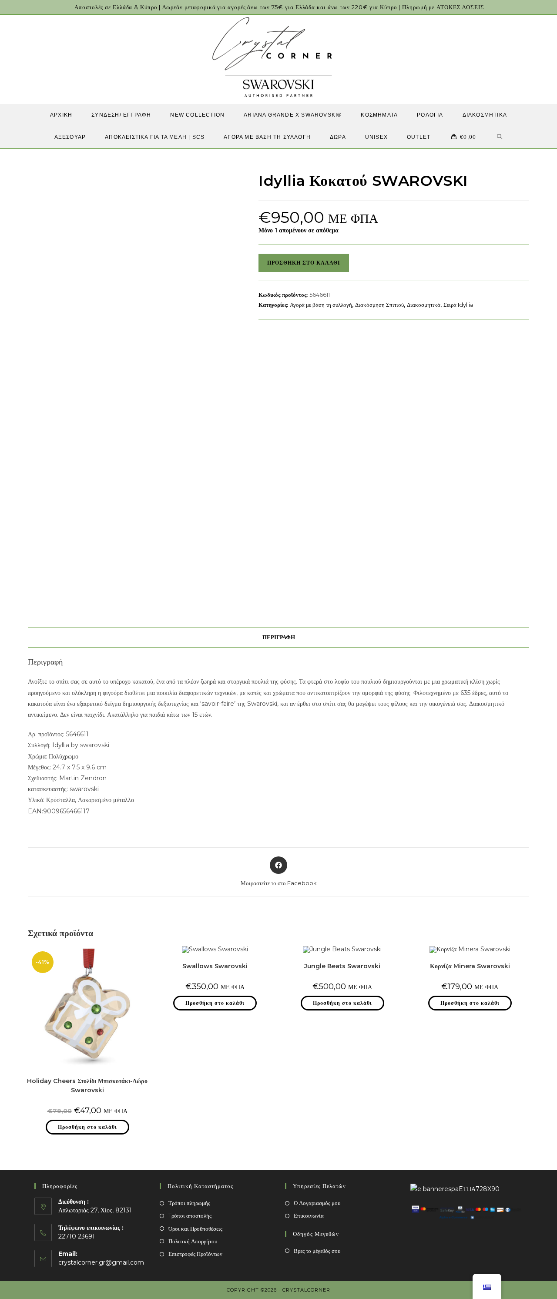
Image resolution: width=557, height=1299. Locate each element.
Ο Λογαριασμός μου (317, 1202)
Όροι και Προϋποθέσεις (195, 1228)
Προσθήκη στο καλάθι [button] (87, 1127)
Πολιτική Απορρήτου (192, 1241)
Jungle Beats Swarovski (342, 966)
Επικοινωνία (309, 1215)
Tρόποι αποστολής (189, 1215)
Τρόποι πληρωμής (189, 1202)
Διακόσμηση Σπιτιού (379, 304)
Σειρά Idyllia (458, 304)
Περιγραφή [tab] (278, 637)
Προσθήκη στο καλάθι (303, 262)
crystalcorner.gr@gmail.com (101, 1262)
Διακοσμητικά (423, 304)
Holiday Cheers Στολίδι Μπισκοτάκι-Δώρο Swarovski (87, 1085)
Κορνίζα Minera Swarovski (470, 966)
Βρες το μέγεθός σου (317, 1250)
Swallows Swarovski (215, 966)
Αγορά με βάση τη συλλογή (321, 304)
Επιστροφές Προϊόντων (195, 1253)
